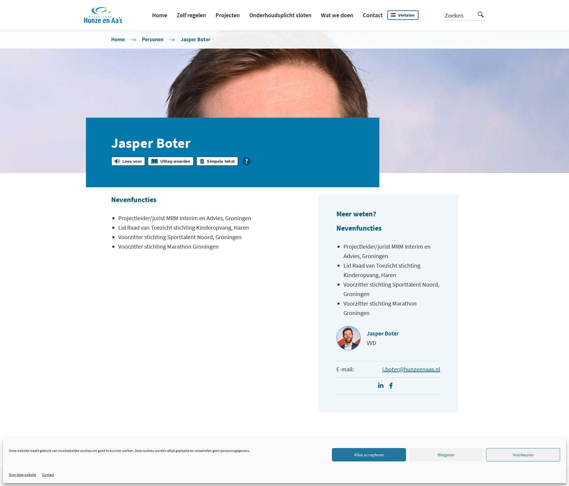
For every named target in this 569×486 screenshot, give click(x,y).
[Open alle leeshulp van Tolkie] (246, 161)
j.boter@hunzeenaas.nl (411, 369)
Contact (48, 474)
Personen (153, 39)
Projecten (227, 15)
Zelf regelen (191, 15)
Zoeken (454, 15)
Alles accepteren (369, 455)
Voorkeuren (523, 455)
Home (159, 15)
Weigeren (446, 455)
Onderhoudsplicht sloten (280, 15)
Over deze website (22, 474)
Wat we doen (337, 15)
